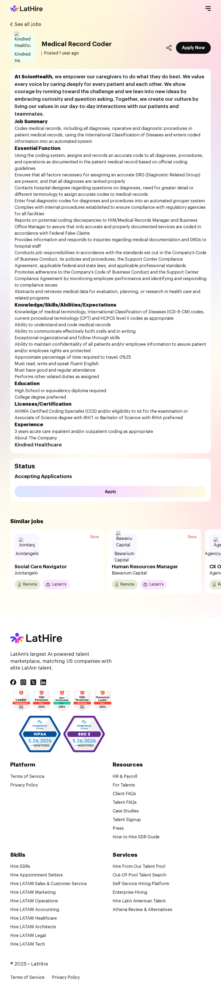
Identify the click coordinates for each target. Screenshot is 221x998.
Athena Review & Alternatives (142, 910)
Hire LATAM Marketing (33, 892)
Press (118, 828)
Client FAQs (124, 794)
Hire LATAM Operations (34, 901)
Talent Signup (127, 820)
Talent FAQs (125, 802)
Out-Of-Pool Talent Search (139, 875)
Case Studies (126, 811)
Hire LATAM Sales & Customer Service (48, 884)
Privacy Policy (24, 785)
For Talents (124, 785)
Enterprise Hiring (130, 892)
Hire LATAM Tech (27, 944)
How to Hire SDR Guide (136, 837)
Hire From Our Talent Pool (139, 866)
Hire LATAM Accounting (34, 910)
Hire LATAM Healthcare (33, 918)
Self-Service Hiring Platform (141, 884)
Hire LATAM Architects (33, 927)
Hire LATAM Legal (28, 935)
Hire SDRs (20, 866)
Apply (110, 491)
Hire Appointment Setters (36, 875)
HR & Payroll (125, 776)
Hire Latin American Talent (139, 901)
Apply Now (193, 48)
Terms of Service (27, 776)
